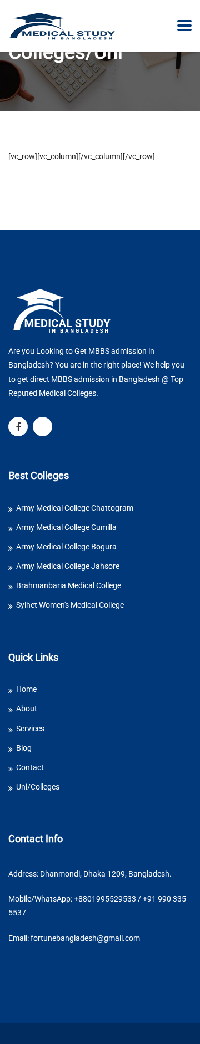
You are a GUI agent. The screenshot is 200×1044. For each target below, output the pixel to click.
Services (30, 728)
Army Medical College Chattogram (74, 507)
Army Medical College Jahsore (67, 566)
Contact (30, 767)
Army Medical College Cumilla (66, 527)
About (26, 708)
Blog (24, 747)
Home (26, 689)
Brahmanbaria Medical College (68, 585)
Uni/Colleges (37, 786)
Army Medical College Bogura (66, 546)
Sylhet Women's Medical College (70, 604)
